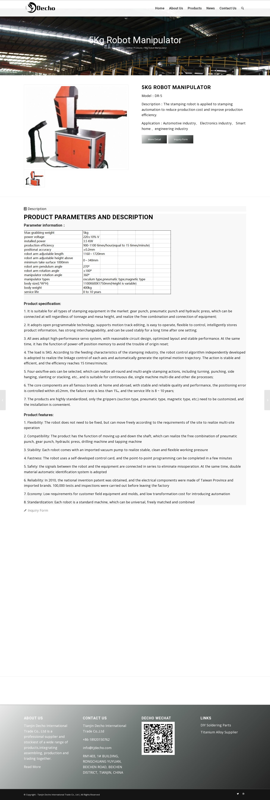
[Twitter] (238, 794)
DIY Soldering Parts (216, 725)
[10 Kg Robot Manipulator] (267, 400)
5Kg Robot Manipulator (135, 40)
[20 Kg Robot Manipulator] (3, 400)
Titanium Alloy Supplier (219, 732)
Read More (32, 766)
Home (121, 47)
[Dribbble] (243, 794)
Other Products (134, 47)
